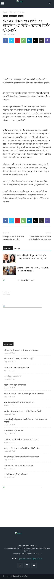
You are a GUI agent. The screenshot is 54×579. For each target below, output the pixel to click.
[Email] (35, 40)
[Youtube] (34, 565)
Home (5, 12)
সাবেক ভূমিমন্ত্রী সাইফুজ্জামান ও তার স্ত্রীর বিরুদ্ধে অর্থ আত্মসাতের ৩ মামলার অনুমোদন (25, 420)
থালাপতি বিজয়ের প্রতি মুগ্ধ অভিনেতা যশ (16, 474)
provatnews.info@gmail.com (30, 559)
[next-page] (8, 293)
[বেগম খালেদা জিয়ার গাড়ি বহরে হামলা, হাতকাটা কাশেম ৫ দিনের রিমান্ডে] (9, 270)
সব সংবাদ (17, 248)
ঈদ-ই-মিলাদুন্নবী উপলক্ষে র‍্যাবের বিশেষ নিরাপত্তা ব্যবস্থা (21, 457)
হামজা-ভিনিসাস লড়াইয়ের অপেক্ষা (13, 431)
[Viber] (47, 40)
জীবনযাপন (12, 12)
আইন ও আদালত (21, 12)
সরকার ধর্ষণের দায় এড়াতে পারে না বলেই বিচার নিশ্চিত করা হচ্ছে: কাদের (40, 237)
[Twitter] (11, 40)
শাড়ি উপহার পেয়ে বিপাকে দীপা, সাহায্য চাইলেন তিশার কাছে (21, 439)
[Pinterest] (17, 40)
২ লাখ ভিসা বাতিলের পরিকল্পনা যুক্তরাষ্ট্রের (16, 367)
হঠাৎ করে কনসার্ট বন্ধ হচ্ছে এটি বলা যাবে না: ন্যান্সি (18, 359)
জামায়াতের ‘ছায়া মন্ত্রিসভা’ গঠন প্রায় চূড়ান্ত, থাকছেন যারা (21, 350)
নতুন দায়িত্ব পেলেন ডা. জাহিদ (12, 376)
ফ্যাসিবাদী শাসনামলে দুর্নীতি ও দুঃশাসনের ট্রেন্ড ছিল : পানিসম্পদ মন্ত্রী (24, 394)
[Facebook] (5, 40)
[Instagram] (26, 565)
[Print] (41, 40)
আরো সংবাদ (7, 248)
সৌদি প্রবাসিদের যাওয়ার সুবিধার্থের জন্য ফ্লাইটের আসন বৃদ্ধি (13, 237)
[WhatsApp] (23, 40)
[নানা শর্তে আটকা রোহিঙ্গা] (9, 283)
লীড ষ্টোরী (21, 16)
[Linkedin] (29, 40)
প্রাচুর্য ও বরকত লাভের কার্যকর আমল (15, 385)
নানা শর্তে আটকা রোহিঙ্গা (25, 280)
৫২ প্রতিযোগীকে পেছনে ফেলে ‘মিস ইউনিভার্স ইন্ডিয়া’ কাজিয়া (21, 448)
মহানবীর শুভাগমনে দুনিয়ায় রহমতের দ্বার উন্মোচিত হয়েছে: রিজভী (22, 411)
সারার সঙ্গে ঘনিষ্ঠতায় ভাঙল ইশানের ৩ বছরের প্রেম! (18, 465)
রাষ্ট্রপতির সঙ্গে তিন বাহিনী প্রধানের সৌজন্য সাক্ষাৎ (19, 402)
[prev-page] (4, 293)
